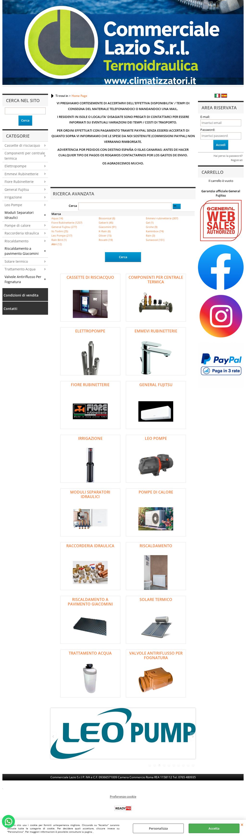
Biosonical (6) (107, 218)
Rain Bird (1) (59, 240)
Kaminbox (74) (155, 231)
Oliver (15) (105, 235)
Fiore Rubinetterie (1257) (66, 222)
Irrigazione (13, 197)
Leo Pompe (13, 205)
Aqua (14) (57, 218)
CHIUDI (242, 824)
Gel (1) (150, 222)
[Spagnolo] (224, 96)
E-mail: (205, 117)
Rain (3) (150, 235)
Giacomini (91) (107, 227)
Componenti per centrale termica (25, 155)
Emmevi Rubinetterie (21, 174)
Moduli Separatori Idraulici (19, 215)
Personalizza (158, 828)
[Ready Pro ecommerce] (123, 808)
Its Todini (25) (59, 231)
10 (193, 765)
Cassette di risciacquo (22, 145)
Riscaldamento (16, 241)
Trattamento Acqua (20, 269)
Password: (207, 130)
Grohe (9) (151, 227)
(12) (56, 244)
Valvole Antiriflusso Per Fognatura (23, 279)
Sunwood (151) (155, 240)
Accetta (214, 828)
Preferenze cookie (123, 796)
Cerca (73, 205)
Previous (53, 736)
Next (192, 736)
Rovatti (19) (106, 240)
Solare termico (16, 261)
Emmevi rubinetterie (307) (162, 218)
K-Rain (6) (105, 231)
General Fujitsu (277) (64, 227)
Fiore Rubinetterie (19, 181)
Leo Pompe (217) (61, 235)
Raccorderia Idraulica (22, 233)
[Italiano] (217, 96)
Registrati (237, 160)
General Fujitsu (17, 189)
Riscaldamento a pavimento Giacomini (22, 251)
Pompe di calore (18, 225)
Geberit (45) (106, 222)
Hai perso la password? (228, 155)
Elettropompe (15, 166)
